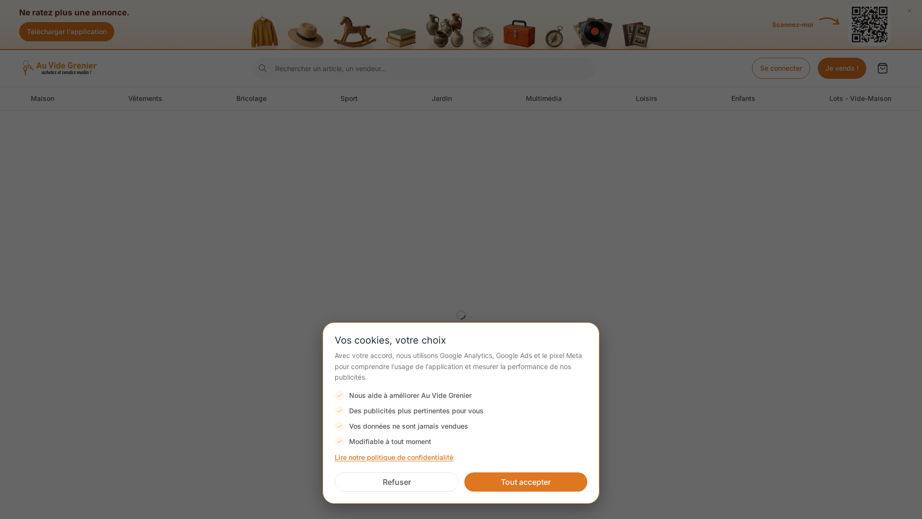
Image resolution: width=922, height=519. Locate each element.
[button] (397, 482)
